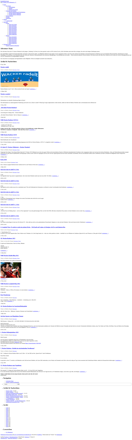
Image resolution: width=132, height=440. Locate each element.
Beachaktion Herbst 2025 (11, 394)
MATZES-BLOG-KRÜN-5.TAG (10, 169)
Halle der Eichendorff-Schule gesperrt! (14, 393)
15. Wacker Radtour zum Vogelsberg (11, 365)
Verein (18, 69)
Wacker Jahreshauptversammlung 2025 (14, 395)
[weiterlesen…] (32, 89)
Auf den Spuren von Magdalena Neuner (12, 316)
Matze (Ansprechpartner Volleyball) (33, 343)
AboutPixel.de (4, 438)
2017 (7, 417)
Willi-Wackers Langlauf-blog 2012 (10, 283)
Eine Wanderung (5, 295)
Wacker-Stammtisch (10, 399)
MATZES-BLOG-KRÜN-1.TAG (10, 216)
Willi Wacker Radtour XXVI (9, 134)
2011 (7, 425)
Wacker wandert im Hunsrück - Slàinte (14, 397)
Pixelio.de (6, 437)
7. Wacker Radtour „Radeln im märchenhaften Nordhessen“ (18, 348)
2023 (7, 411)
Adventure (15, 69)
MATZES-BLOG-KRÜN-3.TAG (10, 192)
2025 (7, 409)
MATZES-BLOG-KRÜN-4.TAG (10, 181)
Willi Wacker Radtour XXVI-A (9, 120)
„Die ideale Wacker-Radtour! (9, 107)
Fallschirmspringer (13, 437)
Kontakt (2, 1)
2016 (7, 419)
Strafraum (27, 437)
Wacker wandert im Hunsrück (12, 382)
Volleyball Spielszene (12, 438)
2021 (7, 414)
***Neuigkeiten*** (10, 398)
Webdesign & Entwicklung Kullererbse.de (16, 434)
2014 (7, 421)
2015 (7, 420)
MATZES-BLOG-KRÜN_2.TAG (10, 204)
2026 (7, 407)
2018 (7, 416)
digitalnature (59, 434)
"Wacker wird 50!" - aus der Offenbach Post (15, 400)
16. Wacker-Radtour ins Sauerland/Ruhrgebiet (14, 306)
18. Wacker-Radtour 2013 (8, 238)
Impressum (6, 1)
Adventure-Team (9, 381)
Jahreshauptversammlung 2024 (12, 402)
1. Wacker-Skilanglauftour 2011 (10, 332)
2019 (7, 415)
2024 (7, 410)
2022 (7, 412)
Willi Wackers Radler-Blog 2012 (10, 255)
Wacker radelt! (5, 67)
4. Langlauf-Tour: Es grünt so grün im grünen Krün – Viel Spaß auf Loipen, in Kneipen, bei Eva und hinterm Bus (33, 227)
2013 (7, 422)
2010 (7, 426)
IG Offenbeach (9, 432)
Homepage (16, 342)
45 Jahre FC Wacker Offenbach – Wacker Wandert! (15, 147)
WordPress (39, 434)
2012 (7, 424)
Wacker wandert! (5, 94)
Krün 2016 (4, 159)
